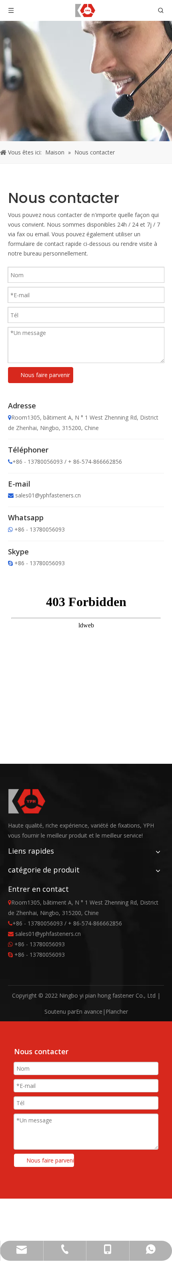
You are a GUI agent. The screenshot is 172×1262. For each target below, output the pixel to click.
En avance (89, 1011)
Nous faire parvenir (45, 375)
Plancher (117, 1011)
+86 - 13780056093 (39, 529)
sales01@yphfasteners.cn (48, 495)
